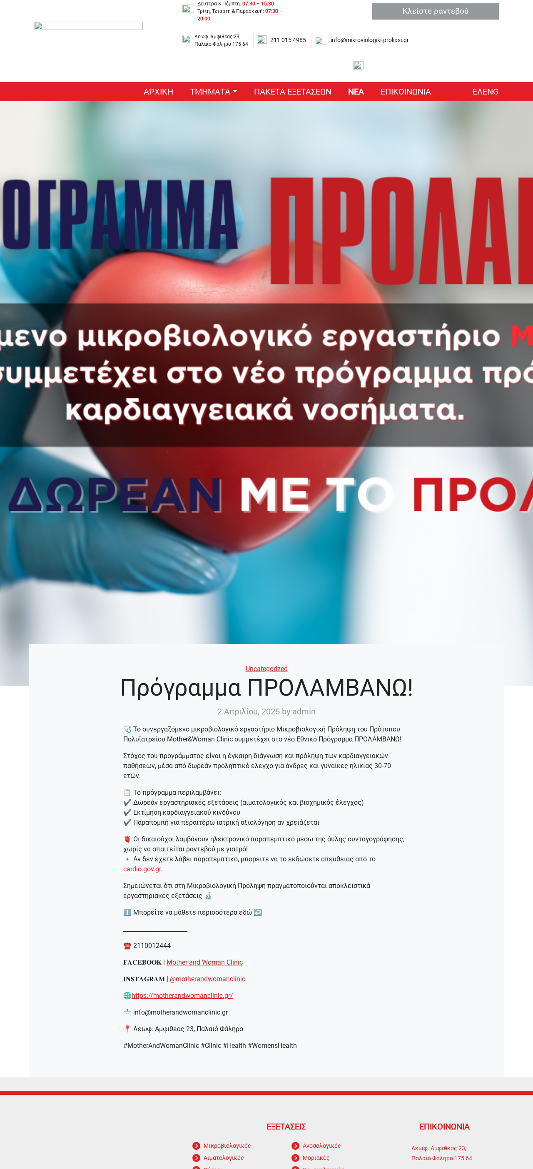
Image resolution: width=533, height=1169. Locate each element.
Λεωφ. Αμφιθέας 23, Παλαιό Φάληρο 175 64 (221, 40)
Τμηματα (210, 92)
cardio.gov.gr (142, 869)
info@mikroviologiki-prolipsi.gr (370, 40)
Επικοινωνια (406, 92)
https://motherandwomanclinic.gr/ (182, 996)
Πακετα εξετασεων (292, 92)
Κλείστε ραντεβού (435, 11)
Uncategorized (267, 669)
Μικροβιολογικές (227, 1145)
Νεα (356, 92)
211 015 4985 (288, 40)
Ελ (478, 92)
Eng (491, 92)
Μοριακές (316, 1157)
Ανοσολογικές (322, 1145)
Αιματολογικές (224, 1157)
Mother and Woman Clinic (205, 962)
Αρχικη (158, 92)
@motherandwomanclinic (207, 979)
